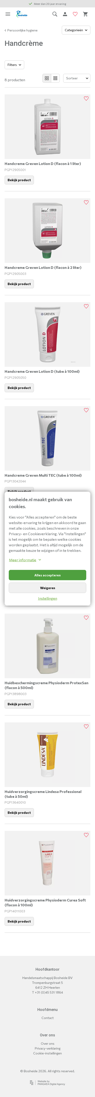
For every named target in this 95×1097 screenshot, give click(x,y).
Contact (48, 1018)
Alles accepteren (47, 575)
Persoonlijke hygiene (22, 30)
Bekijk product (19, 180)
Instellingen (47, 598)
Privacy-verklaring (47, 1048)
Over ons (47, 1043)
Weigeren (47, 588)
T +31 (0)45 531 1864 (47, 992)
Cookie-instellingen (47, 1053)
